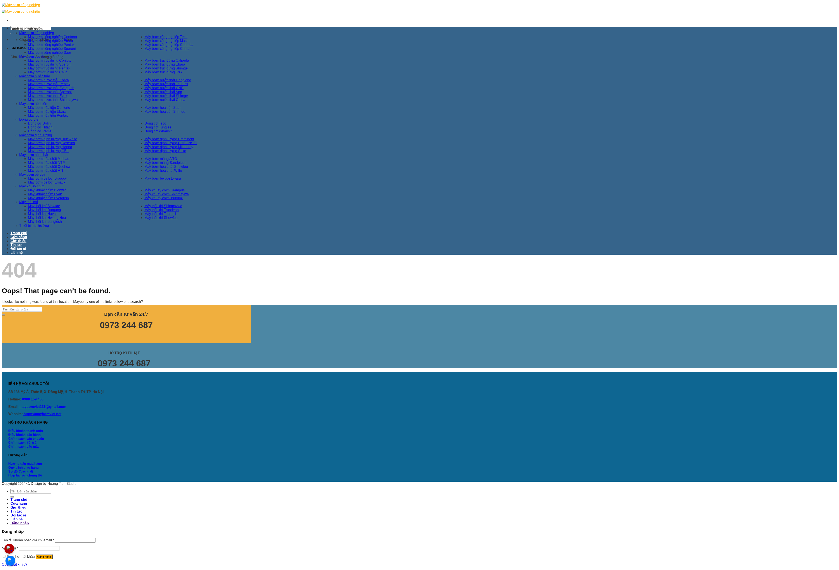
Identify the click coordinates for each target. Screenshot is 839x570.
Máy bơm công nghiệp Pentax (51, 45)
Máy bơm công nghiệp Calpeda (168, 45)
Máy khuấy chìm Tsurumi (163, 198)
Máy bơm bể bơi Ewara (162, 178)
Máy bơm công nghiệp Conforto (52, 37)
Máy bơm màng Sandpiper (165, 163)
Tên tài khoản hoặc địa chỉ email (28, 540)
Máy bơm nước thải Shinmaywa (53, 100)
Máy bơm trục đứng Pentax (49, 68)
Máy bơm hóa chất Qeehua (49, 166)
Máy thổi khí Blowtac (44, 206)
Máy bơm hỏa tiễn (33, 104)
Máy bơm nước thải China (164, 100)
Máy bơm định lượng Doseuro (51, 143)
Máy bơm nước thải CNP (164, 88)
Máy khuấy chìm (31, 186)
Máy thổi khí (28, 202)
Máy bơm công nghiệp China (166, 48)
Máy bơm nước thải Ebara (48, 80)
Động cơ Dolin (39, 123)
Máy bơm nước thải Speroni (50, 92)
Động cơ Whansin (158, 131)
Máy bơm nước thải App (163, 92)
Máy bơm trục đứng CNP (47, 72)
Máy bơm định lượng (35, 135)
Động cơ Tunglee (158, 127)
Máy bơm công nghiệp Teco (165, 37)
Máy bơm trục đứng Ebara (164, 64)
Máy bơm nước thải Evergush (51, 88)
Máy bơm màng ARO (160, 159)
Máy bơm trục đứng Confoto (49, 60)
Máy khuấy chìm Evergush (48, 198)
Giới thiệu (18, 241)
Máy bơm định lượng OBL (48, 151)
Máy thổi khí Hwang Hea (47, 218)
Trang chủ (18, 233)
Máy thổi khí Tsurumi (160, 214)
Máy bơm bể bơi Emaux (46, 182)
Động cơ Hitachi (40, 127)
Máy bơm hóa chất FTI (45, 170)
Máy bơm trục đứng (34, 56)
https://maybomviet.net (42, 414)
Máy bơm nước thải (34, 76)
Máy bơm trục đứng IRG (163, 72)
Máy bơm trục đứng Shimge (166, 68)
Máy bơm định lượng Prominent (169, 139)
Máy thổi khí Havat (42, 214)
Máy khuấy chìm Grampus (164, 190)
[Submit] (12, 33)
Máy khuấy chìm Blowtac (47, 190)
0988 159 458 (32, 399)
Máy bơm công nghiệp (36, 33)
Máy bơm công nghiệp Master (167, 41)
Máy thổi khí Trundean (161, 210)
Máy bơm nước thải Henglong (167, 80)
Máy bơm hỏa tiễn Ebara (47, 111)
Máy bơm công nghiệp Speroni (52, 48)
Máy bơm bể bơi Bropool (47, 178)
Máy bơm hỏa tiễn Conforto (49, 107)
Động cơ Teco (155, 123)
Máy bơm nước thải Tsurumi (166, 84)
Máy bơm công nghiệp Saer (49, 52)
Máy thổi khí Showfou (161, 218)
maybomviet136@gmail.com (42, 407)
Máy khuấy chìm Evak (45, 194)
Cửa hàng (18, 237)
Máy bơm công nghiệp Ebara (50, 41)
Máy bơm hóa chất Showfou (166, 166)
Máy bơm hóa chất (33, 155)
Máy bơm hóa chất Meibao (48, 159)
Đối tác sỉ (18, 249)
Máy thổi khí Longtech (45, 221)
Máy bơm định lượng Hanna (50, 147)
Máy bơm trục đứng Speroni (49, 64)
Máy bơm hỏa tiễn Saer (162, 107)
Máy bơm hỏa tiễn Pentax (48, 115)
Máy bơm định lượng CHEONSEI (170, 143)
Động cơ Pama (40, 131)
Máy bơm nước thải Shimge (166, 96)
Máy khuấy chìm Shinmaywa (166, 194)
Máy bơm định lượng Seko (165, 151)
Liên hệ (16, 253)
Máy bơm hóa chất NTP (46, 163)
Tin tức (16, 245)
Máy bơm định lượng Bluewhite (52, 139)
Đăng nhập (44, 556)
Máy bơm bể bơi (32, 174)
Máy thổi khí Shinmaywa (163, 206)
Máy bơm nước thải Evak (47, 96)
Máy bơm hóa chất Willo (163, 170)
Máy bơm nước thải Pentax (49, 84)
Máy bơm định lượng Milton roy (168, 147)
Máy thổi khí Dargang (44, 210)
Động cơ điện (29, 119)
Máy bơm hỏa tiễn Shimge (164, 111)
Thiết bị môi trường (34, 225)
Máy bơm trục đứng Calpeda (166, 60)
